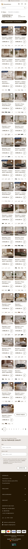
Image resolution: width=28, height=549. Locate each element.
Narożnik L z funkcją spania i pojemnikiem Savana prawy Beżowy (7, 371)
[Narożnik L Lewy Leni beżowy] (7, 275)
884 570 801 (6, 510)
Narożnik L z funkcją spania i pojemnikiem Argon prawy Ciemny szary (20, 171)
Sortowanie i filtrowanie (13, 21)
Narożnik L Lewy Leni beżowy (6, 282)
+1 (12, 45)
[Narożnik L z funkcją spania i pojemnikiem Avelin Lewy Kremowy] (20, 208)
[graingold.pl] (6, 4)
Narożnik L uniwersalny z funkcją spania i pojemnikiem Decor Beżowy (7, 82)
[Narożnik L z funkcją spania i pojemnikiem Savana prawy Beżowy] (7, 364)
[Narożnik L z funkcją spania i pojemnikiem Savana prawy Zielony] (20, 253)
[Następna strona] (26, 429)
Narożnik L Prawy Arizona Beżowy (6, 104)
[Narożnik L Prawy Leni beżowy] (20, 275)
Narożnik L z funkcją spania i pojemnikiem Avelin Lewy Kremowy (20, 215)
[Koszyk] (19, 4)
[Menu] (25, 4)
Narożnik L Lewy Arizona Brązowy (6, 238)
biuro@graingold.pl (10, 513)
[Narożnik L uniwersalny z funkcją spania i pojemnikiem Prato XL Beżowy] (20, 297)
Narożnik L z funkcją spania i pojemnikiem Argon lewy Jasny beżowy (20, 193)
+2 (12, 112)
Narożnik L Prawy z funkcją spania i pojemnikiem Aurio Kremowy (7, 416)
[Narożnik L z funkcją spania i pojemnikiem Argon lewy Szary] (20, 342)
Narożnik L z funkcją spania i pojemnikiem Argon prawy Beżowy (7, 38)
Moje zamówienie (6, 494)
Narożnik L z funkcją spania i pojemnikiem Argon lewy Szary (20, 349)
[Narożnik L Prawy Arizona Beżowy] (7, 97)
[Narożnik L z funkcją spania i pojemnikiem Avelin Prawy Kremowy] (20, 75)
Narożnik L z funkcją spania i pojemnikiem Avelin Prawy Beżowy (7, 60)
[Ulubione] (22, 4)
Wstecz (4, 12)
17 (23, 429)
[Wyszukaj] (24, 7)
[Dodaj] (11, 41)
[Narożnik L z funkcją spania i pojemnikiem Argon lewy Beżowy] (7, 253)
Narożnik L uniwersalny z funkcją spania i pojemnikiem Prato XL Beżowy (20, 304)
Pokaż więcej (20, 414)
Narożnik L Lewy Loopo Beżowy (6, 127)
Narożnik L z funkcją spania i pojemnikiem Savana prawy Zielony (20, 260)
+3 (12, 223)
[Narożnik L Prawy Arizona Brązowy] (20, 231)
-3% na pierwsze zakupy (11, 440)
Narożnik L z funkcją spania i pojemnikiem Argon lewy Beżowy (20, 38)
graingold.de (15, 540)
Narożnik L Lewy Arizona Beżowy (19, 127)
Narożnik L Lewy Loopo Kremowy (6, 327)
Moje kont (5, 500)
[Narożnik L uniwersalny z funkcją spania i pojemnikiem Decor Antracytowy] (20, 364)
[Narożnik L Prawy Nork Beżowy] (7, 342)
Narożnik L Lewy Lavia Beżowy (6, 304)
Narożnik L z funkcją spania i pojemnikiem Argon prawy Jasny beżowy (20, 149)
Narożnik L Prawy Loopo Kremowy (6, 393)
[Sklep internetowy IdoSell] (14, 544)
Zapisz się (22, 468)
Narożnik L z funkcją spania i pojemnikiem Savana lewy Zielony (7, 215)
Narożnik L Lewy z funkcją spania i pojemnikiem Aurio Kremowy (20, 393)
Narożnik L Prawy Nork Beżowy (6, 349)
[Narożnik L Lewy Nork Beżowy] (20, 320)
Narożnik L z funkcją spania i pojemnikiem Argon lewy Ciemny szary (7, 171)
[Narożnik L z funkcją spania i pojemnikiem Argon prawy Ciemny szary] (20, 164)
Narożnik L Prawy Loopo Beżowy (19, 104)
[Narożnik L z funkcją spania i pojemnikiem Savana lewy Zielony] (7, 208)
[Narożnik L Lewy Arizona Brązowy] (7, 231)
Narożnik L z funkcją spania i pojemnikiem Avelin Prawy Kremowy (20, 82)
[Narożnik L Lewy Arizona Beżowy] (20, 119)
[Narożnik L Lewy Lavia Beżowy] (7, 297)
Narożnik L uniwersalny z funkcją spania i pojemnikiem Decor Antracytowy (20, 371)
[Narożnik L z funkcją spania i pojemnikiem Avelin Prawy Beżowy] (7, 53)
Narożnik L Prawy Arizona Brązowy (19, 238)
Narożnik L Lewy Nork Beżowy (19, 327)
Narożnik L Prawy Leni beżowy (19, 282)
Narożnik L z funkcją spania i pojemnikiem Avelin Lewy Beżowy (20, 60)
